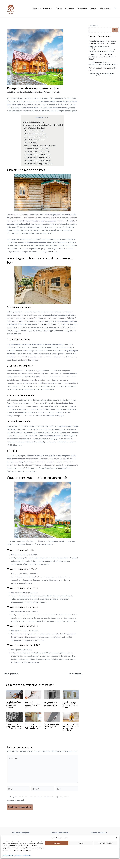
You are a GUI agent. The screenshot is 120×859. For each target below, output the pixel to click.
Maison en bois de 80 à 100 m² (37, 152)
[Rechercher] (115, 30)
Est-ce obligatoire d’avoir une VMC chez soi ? (51, 726)
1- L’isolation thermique (34, 128)
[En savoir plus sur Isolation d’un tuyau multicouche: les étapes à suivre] (14, 717)
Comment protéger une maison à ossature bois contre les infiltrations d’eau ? (102, 57)
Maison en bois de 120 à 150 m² (37, 158)
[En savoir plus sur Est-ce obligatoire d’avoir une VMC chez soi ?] (52, 717)
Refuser (81, 843)
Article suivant (76, 674)
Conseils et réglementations (31, 92)
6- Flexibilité (30, 143)
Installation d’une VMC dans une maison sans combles (13, 705)
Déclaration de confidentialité (22, 855)
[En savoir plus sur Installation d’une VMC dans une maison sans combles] (14, 694)
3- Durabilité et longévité (35, 134)
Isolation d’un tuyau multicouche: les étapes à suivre (14, 726)
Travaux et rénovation (53, 92)
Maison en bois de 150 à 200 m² (37, 161)
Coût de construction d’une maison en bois (39, 146)
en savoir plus (51, 252)
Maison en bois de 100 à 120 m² (37, 155)
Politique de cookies (8, 855)
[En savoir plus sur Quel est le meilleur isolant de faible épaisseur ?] (33, 717)
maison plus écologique (50, 324)
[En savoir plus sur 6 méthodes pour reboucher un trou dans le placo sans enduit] (71, 694)
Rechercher (93, 26)
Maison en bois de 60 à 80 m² (36, 149)
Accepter (57, 843)
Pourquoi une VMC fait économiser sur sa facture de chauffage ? (71, 727)
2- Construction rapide (34, 131)
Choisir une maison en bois (33, 122)
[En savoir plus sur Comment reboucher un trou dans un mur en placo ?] (33, 694)
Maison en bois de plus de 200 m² (38, 164)
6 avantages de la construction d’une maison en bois (42, 125)
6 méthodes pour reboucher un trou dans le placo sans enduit (70, 705)
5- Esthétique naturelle (34, 140)
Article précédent (10, 674)
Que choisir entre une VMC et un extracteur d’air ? (51, 704)
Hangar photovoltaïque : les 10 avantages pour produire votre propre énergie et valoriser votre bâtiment (103, 49)
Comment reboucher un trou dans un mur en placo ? (32, 705)
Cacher (46, 117)
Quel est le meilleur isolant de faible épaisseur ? (33, 726)
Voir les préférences (105, 843)
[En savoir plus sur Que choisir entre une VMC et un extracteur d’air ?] (52, 694)
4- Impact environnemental (36, 137)
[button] (116, 838)
